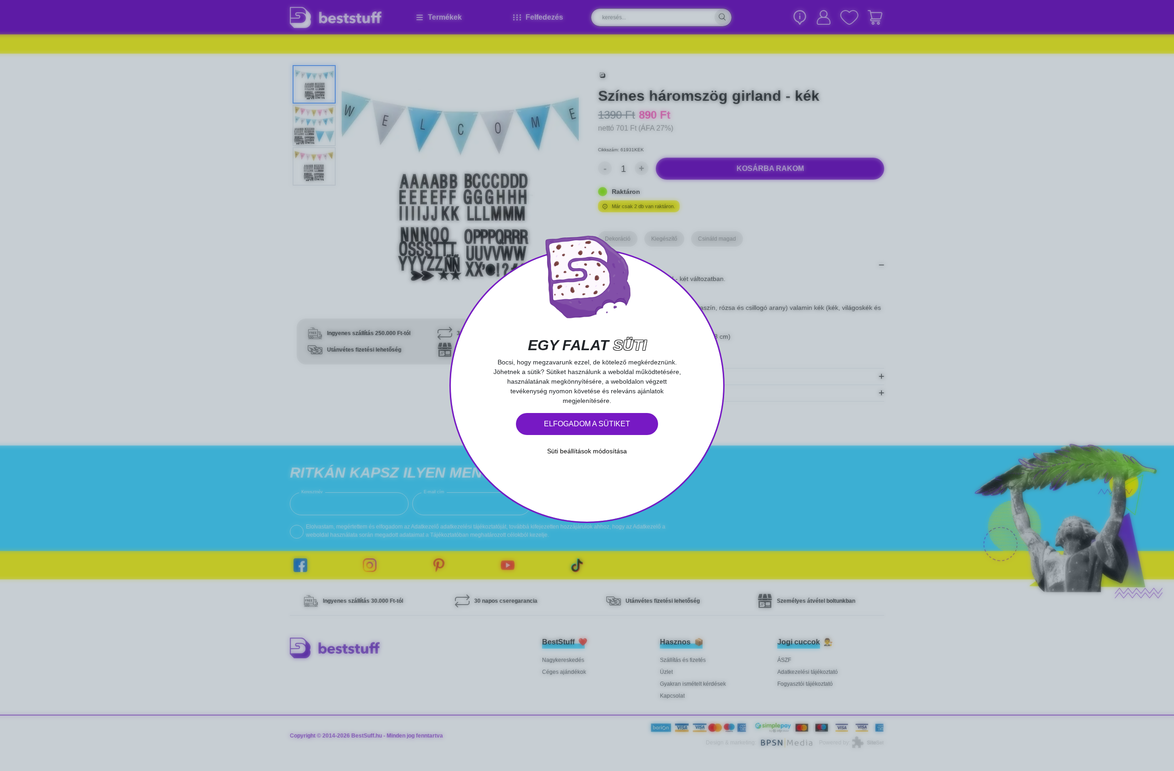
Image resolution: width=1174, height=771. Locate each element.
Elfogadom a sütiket (587, 424)
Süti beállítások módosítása (587, 451)
